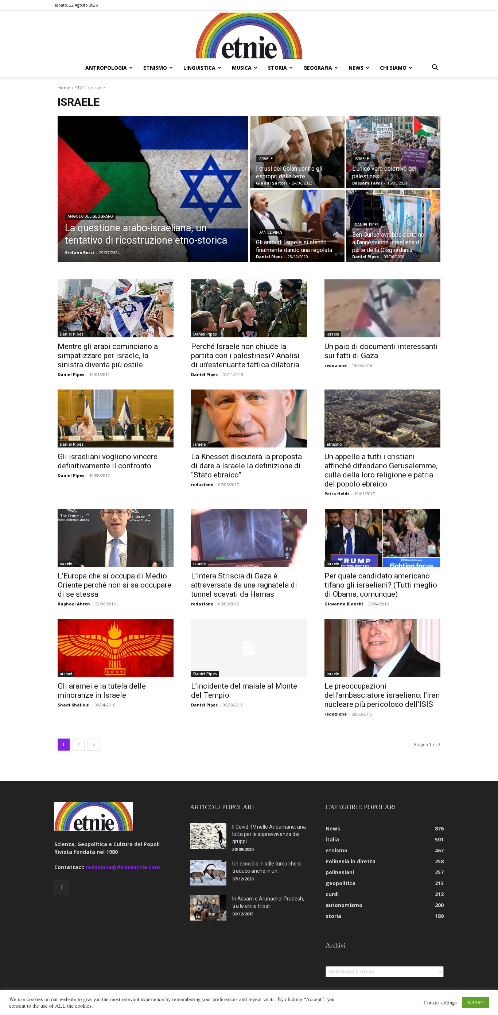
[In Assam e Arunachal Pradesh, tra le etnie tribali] (208, 908)
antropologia (106, 67)
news (356, 67)
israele (265, 159)
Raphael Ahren (74, 604)
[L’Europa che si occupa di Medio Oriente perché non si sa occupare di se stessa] (116, 538)
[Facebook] (61, 887)
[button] (435, 68)
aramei (66, 673)
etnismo (155, 67)
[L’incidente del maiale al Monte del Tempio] (249, 648)
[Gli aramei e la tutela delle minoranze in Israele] (116, 648)
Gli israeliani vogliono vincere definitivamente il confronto (107, 461)
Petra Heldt (336, 493)
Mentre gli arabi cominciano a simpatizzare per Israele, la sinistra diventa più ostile (108, 355)
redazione (335, 365)
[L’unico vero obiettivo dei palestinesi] (393, 152)
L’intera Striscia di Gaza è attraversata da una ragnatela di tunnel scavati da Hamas (244, 585)
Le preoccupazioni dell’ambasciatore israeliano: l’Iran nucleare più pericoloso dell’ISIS (382, 695)
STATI (80, 88)
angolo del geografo (90, 216)
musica (242, 67)
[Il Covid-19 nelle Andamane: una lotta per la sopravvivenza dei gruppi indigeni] (208, 836)
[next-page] (93, 745)
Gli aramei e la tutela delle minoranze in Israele (102, 691)
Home (64, 88)
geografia (317, 67)
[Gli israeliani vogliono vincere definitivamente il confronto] (116, 419)
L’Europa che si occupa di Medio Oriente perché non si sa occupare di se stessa (114, 585)
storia (277, 67)
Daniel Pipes (270, 232)
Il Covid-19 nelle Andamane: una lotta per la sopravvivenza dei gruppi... (269, 834)
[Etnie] (249, 35)
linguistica (199, 67)
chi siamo (393, 67)
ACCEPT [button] (476, 1002)
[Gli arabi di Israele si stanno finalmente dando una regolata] (297, 226)
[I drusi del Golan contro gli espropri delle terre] (297, 152)
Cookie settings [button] (440, 1002)
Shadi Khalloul (74, 705)
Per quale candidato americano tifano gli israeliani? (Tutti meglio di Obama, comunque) (380, 585)
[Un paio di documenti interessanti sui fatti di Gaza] (382, 308)
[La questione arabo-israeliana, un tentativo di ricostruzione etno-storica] (153, 189)
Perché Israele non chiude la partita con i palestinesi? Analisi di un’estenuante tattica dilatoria (245, 355)
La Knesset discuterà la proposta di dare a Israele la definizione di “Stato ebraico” (246, 465)
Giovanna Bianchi (343, 604)
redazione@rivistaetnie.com (123, 867)
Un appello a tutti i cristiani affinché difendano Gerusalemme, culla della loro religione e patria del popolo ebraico (380, 470)
